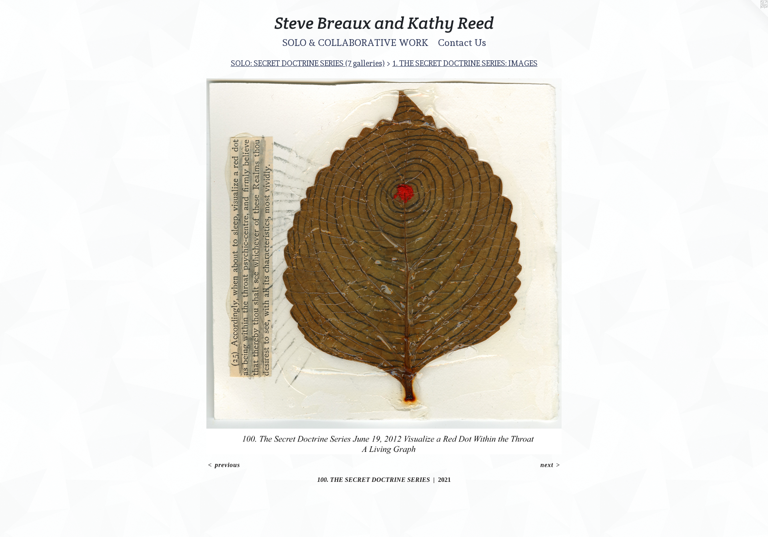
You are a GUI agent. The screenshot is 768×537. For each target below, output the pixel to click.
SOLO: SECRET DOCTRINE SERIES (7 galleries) (308, 63)
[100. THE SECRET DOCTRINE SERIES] (384, 266)
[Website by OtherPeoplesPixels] (752, 16)
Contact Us (462, 42)
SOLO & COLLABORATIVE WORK (355, 42)
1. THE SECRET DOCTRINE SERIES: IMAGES (465, 63)
